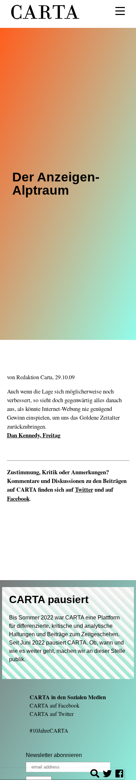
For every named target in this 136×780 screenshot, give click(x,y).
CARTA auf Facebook (55, 705)
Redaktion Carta (34, 377)
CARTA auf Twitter (52, 713)
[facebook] (119, 774)
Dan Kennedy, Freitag (33, 435)
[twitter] (107, 774)
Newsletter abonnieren (54, 755)
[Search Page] (94, 774)
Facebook (18, 498)
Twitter (84, 489)
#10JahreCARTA (49, 730)
